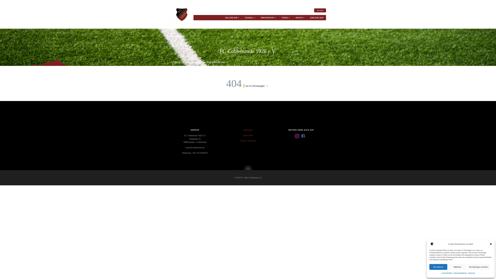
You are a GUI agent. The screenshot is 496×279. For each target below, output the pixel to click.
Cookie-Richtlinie (446, 273)
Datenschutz (248, 135)
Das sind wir (231, 17)
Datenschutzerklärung (460, 273)
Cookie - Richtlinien (248, 141)
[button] (491, 244)
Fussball (249, 17)
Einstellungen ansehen (478, 267)
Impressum (471, 273)
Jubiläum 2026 (316, 17)
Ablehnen (457, 267)
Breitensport (267, 17)
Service (299, 17)
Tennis (285, 17)
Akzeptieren (438, 267)
